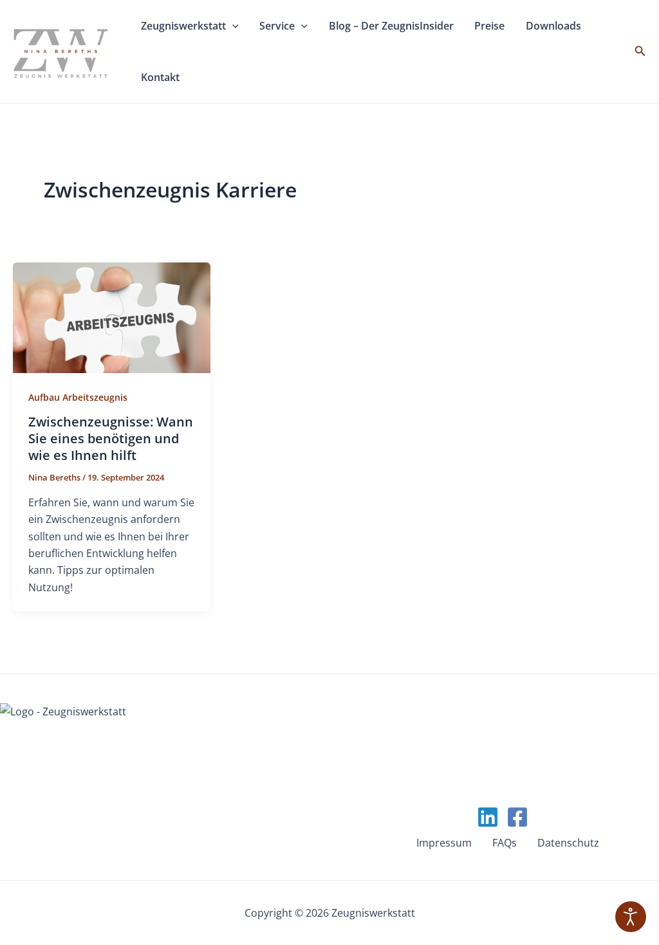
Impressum (444, 843)
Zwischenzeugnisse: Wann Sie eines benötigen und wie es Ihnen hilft (110, 438)
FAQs (504, 843)
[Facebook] (517, 817)
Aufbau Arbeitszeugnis (77, 397)
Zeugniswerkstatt (194, 25)
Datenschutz (568, 843)
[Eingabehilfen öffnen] (630, 916)
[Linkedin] (488, 817)
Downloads (176, 77)
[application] (253, 25)
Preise (557, 25)
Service (305, 25)
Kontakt (257, 77)
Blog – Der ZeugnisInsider (439, 25)
